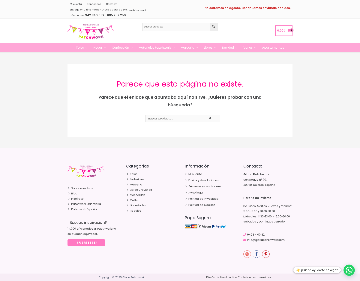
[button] (85, 47)
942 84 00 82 (256, 235)
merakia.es (264, 277)
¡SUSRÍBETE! (86, 242)
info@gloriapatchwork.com (266, 240)
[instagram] (247, 254)
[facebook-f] (257, 254)
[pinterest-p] (266, 254)
